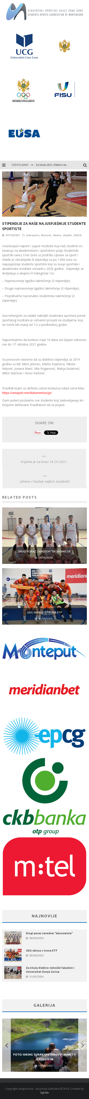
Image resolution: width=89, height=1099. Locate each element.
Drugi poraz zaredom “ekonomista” (44, 551)
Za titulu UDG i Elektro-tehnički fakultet (60, 164)
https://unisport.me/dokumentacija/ (27, 393)
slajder (67, 235)
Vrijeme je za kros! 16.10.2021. (44, 462)
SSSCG (78, 235)
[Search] (86, 165)
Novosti (46, 235)
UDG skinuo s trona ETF (44, 612)
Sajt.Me (44, 1092)
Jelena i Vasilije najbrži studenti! (45, 481)
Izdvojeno (33, 235)
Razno (57, 235)
